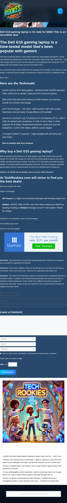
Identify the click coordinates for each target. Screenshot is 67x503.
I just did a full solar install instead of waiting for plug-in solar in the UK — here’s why (32, 456)
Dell (4, 292)
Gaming (15, 292)
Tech (19, 295)
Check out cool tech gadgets (10, 229)
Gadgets (9, 292)
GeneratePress (43, 494)
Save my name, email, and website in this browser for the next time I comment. (29, 353)
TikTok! (13, 172)
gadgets (14, 295)
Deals (5, 295)
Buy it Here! (4, 78)
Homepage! (11, 191)
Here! (19, 186)
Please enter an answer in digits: (11, 358)
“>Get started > (50, 208)
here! (63, 198)
